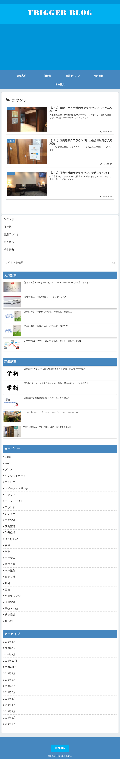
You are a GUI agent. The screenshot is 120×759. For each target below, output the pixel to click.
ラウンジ (10, 507)
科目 (7, 583)
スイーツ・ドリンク (17, 488)
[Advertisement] (60, 49)
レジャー (10, 513)
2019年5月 (9, 698)
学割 (7, 551)
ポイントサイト (14, 501)
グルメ (9, 469)
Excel (8, 456)
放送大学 (9, 219)
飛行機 (8, 226)
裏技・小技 (11, 608)
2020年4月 (9, 641)
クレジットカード (15, 475)
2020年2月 (9, 654)
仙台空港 (10, 526)
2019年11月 (10, 667)
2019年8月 (9, 679)
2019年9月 (9, 673)
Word (8, 463)
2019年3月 (9, 711)
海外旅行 (9, 242)
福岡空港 (10, 576)
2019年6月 (9, 692)
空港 (7, 589)
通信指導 (10, 614)
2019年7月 (9, 686)
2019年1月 (9, 723)
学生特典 (9, 249)
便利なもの (11, 539)
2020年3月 (9, 648)
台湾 (7, 545)
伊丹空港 (10, 532)
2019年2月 (9, 717)
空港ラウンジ (11, 234)
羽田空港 (10, 602)
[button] (114, 263)
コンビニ (10, 482)
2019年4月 (9, 705)
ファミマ (10, 494)
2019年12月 (10, 660)
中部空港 (10, 520)
